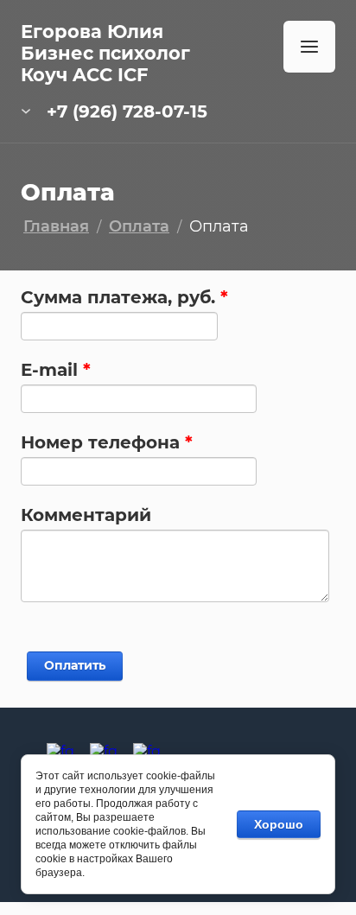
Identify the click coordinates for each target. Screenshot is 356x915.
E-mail (56, 369)
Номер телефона (107, 442)
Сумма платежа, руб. (124, 297)
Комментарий (86, 515)
